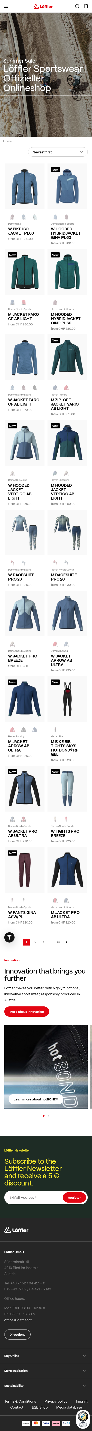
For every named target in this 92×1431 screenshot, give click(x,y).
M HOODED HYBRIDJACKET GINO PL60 (66, 318)
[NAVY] (12, 302)
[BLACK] (34, 388)
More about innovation (26, 1011)
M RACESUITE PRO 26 (64, 577)
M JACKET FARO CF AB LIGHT (23, 316)
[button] (44, 1116)
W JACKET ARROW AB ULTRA (61, 660)
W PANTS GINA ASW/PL (22, 914)
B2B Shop (40, 1407)
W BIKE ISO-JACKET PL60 (21, 231)
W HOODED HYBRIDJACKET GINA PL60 (66, 233)
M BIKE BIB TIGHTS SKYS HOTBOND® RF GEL (64, 747)
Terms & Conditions (20, 1401)
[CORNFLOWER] (23, 217)
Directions (17, 1334)
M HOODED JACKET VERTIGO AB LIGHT (62, 491)
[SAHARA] (12, 473)
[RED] (23, 302)
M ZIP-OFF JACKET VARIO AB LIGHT (65, 404)
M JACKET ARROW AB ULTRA (18, 745)
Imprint (82, 1401)
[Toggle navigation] (6, 6)
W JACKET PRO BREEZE (22, 658)
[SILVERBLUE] (34, 217)
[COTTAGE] (66, 563)
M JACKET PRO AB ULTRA (65, 914)
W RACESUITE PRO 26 (21, 577)
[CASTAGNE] (12, 217)
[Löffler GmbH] (43, 6)
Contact (16, 1407)
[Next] (66, 944)
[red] (66, 388)
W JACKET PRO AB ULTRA (22, 833)
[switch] (83, 1424)
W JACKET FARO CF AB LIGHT (23, 402)
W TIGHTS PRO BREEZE (65, 833)
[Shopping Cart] (85, 6)
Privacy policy (56, 1401)
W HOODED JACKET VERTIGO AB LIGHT (19, 491)
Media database (69, 1407)
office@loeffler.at (18, 1319)
